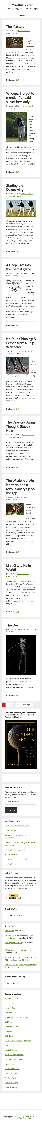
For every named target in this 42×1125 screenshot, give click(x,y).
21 (18, 704)
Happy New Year (11, 854)
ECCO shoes (9, 1003)
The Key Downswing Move (15, 850)
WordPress (23, 1118)
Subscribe (11, 810)
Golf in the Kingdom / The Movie (17, 1017)
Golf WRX (8, 1031)
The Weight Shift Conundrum (16, 859)
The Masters (15, 26)
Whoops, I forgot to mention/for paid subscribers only (20, 97)
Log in (30, 1118)
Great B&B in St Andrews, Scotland (18, 1041)
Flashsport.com (10, 1008)
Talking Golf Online (12, 1073)
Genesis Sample (24, 1116)
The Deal (12, 625)
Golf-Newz (9, 1036)
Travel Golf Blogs (11, 1083)
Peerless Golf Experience (14, 1055)
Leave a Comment (12, 33)
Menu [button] (22, 16)
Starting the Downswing (14, 187)
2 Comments (13, 108)
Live (6, 1045)
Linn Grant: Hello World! (18, 567)
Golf (17, 80)
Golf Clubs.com (10, 1012)
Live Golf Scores (11, 1050)
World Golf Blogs (11, 1087)
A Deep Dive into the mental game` (19, 267)
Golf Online (9, 1022)
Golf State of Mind (12, 1027)
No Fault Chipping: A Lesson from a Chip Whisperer (21, 343)
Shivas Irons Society (12, 1069)
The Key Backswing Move (14, 864)
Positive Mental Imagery (14, 1059)
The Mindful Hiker (12, 1078)
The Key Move (10, 830)
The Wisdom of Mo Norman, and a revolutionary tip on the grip (20, 486)
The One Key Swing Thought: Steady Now (20, 426)
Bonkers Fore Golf (12, 998)
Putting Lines (10, 1064)
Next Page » (26, 705)
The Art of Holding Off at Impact (17, 826)
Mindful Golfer (22, 5)
